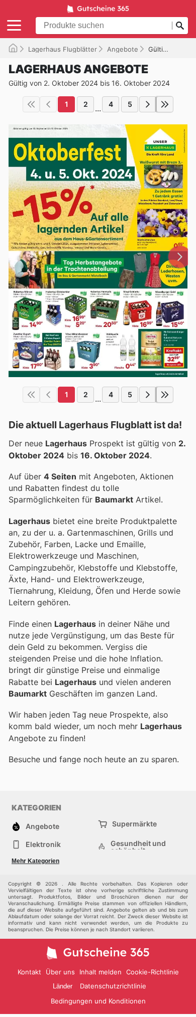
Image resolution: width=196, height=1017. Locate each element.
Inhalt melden (100, 972)
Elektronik (43, 844)
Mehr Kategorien (35, 861)
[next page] (147, 104)
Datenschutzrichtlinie (113, 986)
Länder (62, 986)
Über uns (60, 972)
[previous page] (48, 104)
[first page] (31, 104)
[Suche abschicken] (180, 26)
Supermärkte (134, 823)
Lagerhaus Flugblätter (62, 49)
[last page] (164, 104)
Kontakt (29, 972)
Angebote (122, 49)
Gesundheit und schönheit (138, 847)
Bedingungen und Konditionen (98, 1001)
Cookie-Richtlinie (152, 972)
